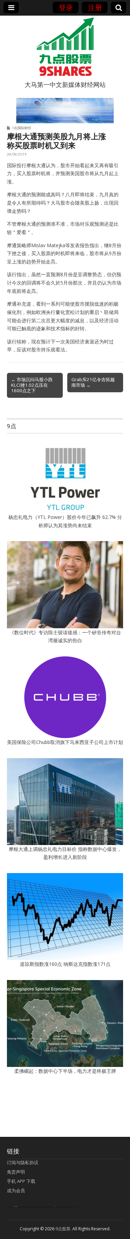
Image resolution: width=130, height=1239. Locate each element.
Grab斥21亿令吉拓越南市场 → (93, 382)
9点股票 (62, 1229)
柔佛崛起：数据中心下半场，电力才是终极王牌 (65, 1071)
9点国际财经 (21, 128)
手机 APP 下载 (21, 1181)
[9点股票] (65, 47)
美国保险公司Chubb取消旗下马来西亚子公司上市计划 (65, 742)
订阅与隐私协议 (22, 1162)
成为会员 (16, 1190)
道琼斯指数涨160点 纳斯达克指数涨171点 (65, 964)
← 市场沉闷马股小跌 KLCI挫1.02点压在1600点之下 (32, 385)
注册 (95, 7)
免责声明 (16, 1172)
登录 (66, 7)
